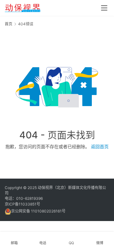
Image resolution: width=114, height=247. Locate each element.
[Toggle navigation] (104, 8)
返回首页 (100, 146)
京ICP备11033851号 (22, 204)
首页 (8, 24)
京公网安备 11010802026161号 (38, 211)
